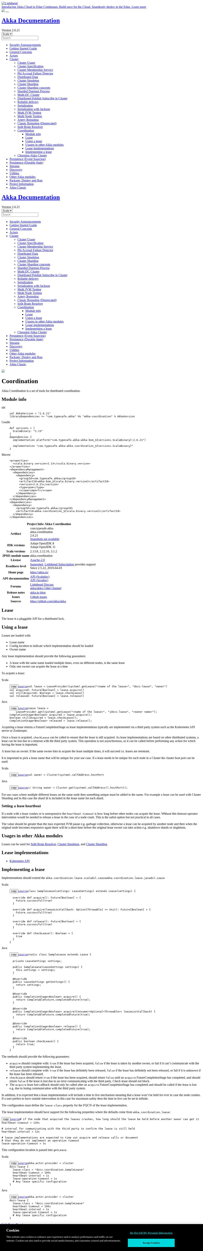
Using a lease (33, 141)
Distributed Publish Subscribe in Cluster (42, 98)
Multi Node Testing (29, 116)
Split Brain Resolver (30, 127)
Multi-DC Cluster (28, 94)
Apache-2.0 (37, 560)
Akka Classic (18, 187)
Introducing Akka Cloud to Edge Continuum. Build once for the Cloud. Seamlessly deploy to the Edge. (74, 7)
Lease (29, 137)
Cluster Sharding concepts (33, 87)
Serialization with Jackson (33, 109)
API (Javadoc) (39, 580)
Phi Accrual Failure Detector (35, 73)
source (23, 686)
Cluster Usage (26, 62)
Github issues (38, 597)
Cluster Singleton (28, 80)
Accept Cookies (151, 1242)
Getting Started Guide (23, 48)
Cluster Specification (30, 66)
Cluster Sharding (27, 84)
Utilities (14, 173)
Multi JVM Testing (29, 112)
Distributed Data (27, 77)
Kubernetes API (20, 861)
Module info (33, 134)
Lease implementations (39, 148)
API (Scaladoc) (39, 576)
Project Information (22, 184)
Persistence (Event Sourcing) (28, 159)
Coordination (25, 130)
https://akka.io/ (39, 572)
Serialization (25, 105)
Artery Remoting (28, 119)
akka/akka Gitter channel (45, 588)
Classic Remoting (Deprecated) (36, 123)
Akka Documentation (31, 20)
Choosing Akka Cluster (32, 155)
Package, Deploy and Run (26, 180)
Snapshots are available (44, 539)
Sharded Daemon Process (33, 91)
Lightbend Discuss (42, 584)
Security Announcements (25, 45)
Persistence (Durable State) (26, 162)
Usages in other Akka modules (44, 144)
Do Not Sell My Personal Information (151, 1232)
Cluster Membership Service (35, 70)
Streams (14, 166)
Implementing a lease (38, 152)
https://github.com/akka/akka (48, 601)
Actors (14, 55)
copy (14, 686)
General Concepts (21, 52)
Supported (36, 564)
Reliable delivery (28, 102)
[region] (101, 1237)
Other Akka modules (22, 177)
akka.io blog (38, 592)
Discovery (16, 169)
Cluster (14, 59)
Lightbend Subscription (59, 564)
